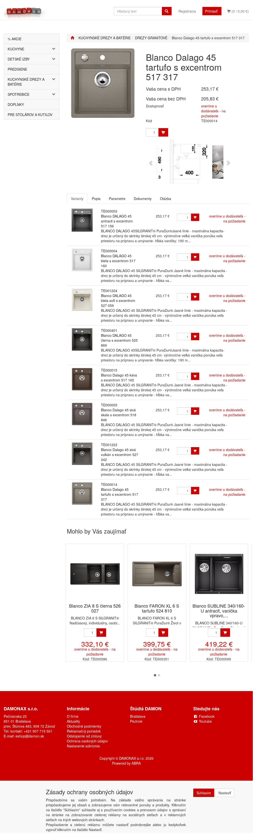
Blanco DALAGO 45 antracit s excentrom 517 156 (117, 221)
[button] (54, 49)
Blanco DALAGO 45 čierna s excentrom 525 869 (119, 340)
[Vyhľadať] (167, 11)
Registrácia (187, 11)
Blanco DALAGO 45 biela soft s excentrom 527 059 (118, 300)
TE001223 (109, 444)
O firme (72, 716)
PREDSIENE (17, 69)
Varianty (77, 198)
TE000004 (109, 250)
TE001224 (109, 290)
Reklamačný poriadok (84, 731)
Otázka (165, 198)
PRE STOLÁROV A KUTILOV (30, 114)
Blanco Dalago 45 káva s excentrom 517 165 (119, 377)
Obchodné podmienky (84, 726)
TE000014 (109, 484)
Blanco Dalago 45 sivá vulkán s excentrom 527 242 (119, 454)
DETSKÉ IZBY (19, 59)
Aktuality (73, 721)
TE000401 (109, 330)
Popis (96, 198)
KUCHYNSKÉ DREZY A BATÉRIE (26, 82)
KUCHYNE (16, 48)
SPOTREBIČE (18, 94)
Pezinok (136, 721)
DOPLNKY (16, 104)
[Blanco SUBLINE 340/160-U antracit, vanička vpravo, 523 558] (219, 574)
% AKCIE (14, 38)
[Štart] (72, 37)
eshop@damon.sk (30, 736)
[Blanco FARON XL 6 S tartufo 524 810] (157, 574)
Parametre (117, 198)
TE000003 (109, 211)
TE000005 (109, 404)
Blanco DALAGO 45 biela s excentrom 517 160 (118, 260)
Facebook (206, 716)
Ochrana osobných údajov (87, 740)
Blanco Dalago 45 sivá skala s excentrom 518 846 (118, 414)
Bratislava (137, 716)
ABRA (136, 763)
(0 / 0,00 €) (240, 11)
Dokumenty (143, 198)
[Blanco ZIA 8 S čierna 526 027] (95, 574)
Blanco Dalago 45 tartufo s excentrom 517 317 (119, 494)
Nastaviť (224, 792)
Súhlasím (203, 792)
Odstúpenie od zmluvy (84, 736)
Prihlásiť (211, 11)
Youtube (205, 721)
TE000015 (109, 370)
